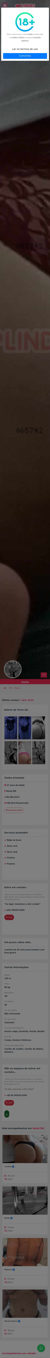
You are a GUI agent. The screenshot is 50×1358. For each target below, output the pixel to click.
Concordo (25, 56)
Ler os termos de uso (25, 49)
